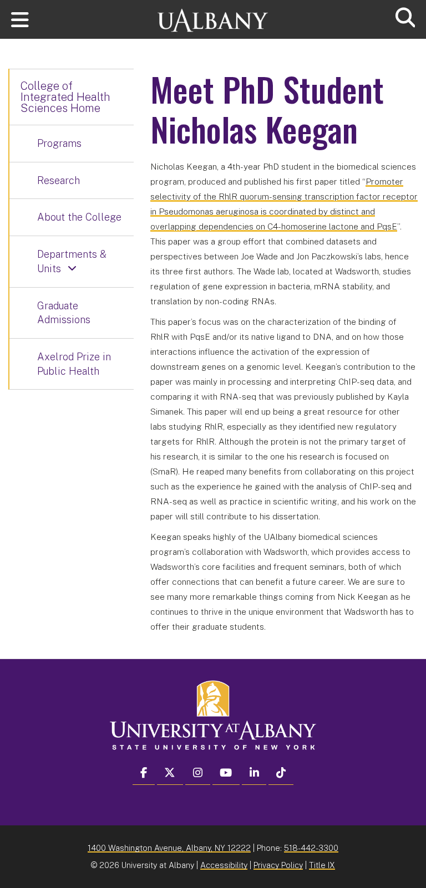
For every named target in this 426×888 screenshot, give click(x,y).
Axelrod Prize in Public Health (74, 364)
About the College (79, 217)
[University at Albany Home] (213, 15)
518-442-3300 (311, 848)
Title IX (322, 865)
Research (58, 180)
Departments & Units (71, 261)
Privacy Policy (278, 865)
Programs (59, 143)
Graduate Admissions (63, 313)
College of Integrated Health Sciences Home (65, 97)
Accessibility (223, 865)
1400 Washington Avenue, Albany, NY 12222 (169, 848)
